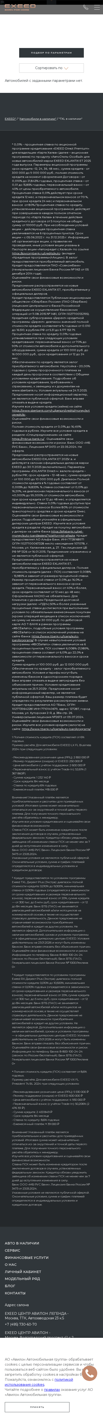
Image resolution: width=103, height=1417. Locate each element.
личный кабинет (23, 1272)
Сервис (12, 1250)
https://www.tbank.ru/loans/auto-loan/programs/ (56, 729)
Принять (37, 1407)
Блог (10, 1286)
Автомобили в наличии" (38, 118)
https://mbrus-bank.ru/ (28, 439)
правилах (52, 1389)
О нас (11, 1264)
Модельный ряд (22, 1279)
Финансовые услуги (27, 1258)
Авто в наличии (22, 1243)
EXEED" (10, 118)
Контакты (15, 1293)
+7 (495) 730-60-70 (21, 1324)
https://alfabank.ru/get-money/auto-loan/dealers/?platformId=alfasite (47, 533)
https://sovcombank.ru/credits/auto (36, 253)
